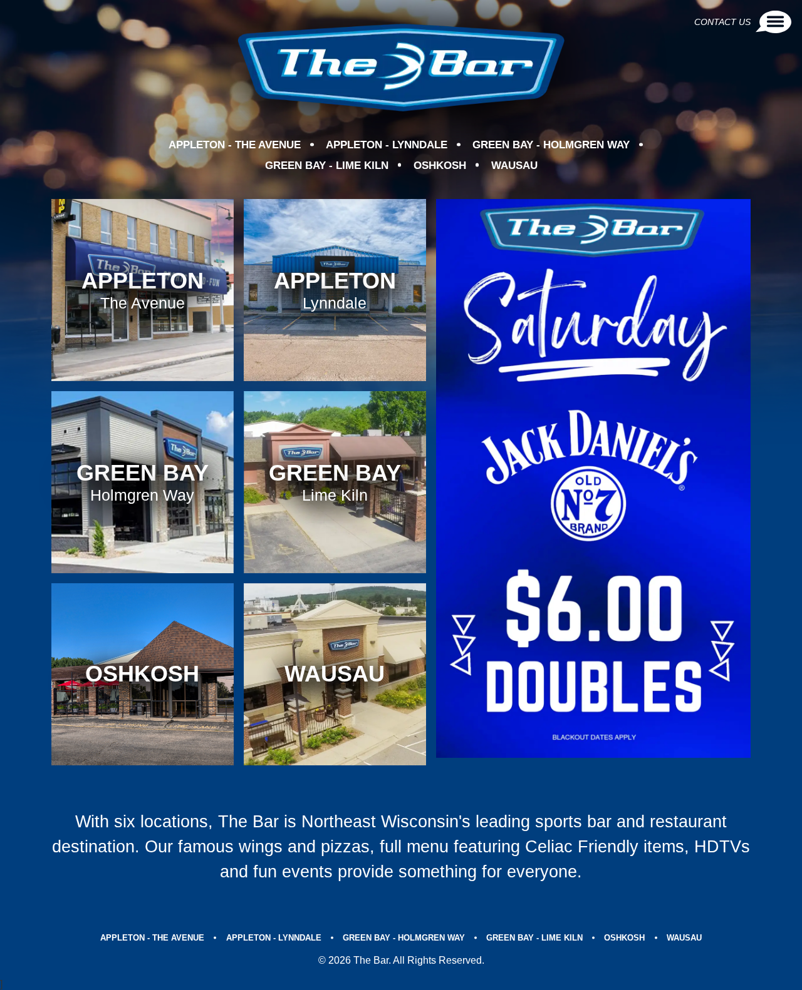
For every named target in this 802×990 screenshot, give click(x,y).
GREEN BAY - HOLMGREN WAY (551, 145)
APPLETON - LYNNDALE (386, 145)
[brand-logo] (400, 67)
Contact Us (722, 22)
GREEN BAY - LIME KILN (326, 165)
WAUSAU (514, 165)
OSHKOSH (440, 165)
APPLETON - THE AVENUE (235, 145)
